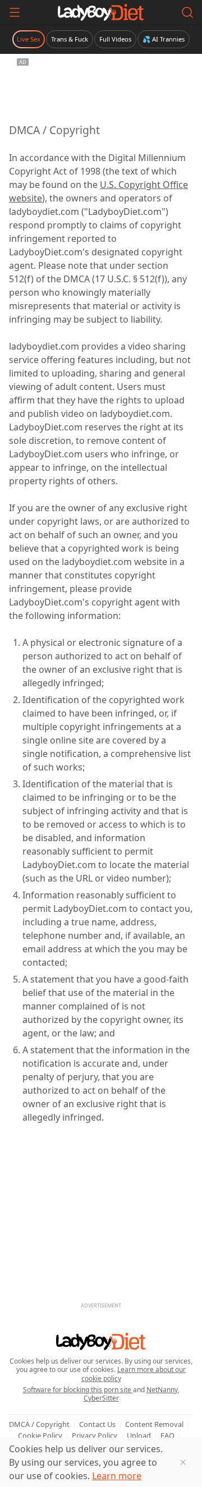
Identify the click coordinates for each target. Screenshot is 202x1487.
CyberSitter (101, 1398)
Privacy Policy (94, 1435)
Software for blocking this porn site (78, 1389)
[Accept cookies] (183, 1462)
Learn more (116, 1476)
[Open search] (187, 12)
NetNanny (162, 1389)
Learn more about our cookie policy (133, 1374)
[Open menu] (14, 12)
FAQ (167, 1435)
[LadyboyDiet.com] (101, 12)
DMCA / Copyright (39, 1424)
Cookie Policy (40, 1435)
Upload (139, 1435)
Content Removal (154, 1424)
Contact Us (97, 1424)
